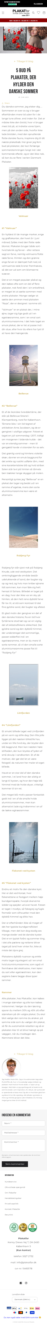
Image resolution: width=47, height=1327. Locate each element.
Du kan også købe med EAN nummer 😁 (22, 1317)
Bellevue (23, 393)
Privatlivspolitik (11, 1204)
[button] (3, 12)
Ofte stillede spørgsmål (15, 1187)
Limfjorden (23, 713)
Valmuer (23, 216)
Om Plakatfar (10, 1193)
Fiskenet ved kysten (23, 870)
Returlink (9, 1215)
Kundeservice (10, 1182)
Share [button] (7, 103)
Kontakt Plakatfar (12, 1209)
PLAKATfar (20, 1322)
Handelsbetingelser (13, 1198)
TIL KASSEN (38, 4)
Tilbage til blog (25, 61)
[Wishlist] (38, 12)
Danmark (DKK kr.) (22, 1299)
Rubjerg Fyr (23, 555)
